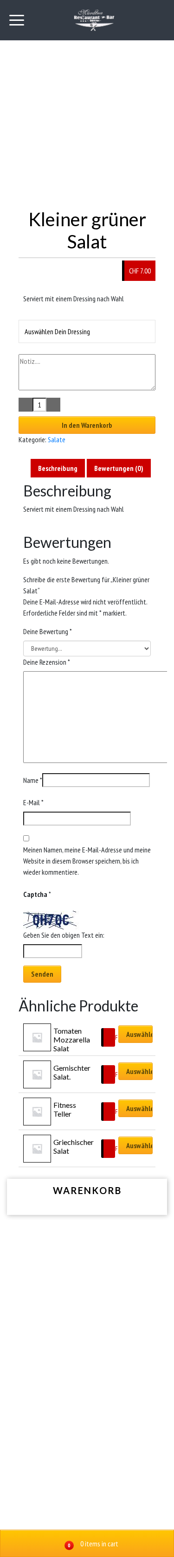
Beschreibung (57, 468)
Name (32, 780)
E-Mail (33, 802)
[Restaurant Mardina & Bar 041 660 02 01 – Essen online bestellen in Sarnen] (94, 20)
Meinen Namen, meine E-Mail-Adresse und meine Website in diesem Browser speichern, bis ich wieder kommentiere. (87, 861)
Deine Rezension (46, 662)
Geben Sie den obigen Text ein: (63, 935)
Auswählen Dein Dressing (57, 331)
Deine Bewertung (47, 631)
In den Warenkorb (87, 425)
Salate (56, 439)
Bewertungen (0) (118, 468)
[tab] (58, 468)
